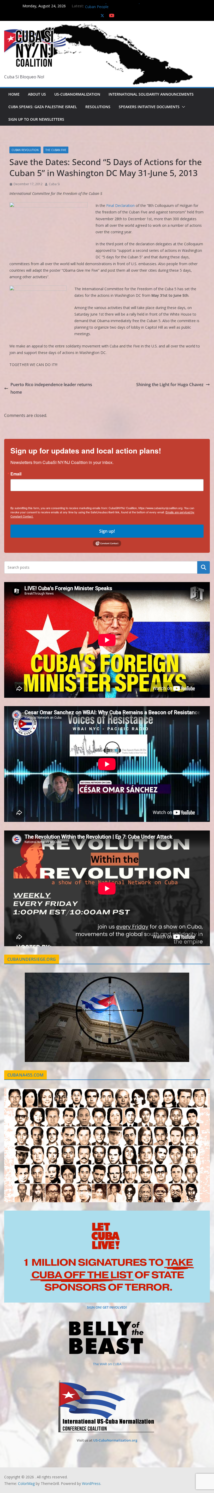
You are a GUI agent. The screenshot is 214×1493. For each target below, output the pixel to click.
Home (14, 94)
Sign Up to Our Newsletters (36, 119)
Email (15, 474)
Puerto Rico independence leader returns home (51, 388)
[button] (182, 107)
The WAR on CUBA (107, 1364)
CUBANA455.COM (25, 1075)
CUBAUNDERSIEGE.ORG (31, 959)
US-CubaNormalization (77, 94)
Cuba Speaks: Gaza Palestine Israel (42, 106)
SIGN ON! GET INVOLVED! (107, 1307)
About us (37, 94)
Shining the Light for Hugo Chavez (170, 384)
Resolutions (97, 106)
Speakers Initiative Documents (149, 106)
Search (203, 567)
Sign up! (107, 531)
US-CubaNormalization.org (115, 1440)
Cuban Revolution (25, 150)
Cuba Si (54, 184)
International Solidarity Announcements (151, 94)
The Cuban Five (55, 150)
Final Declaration (120, 205)
